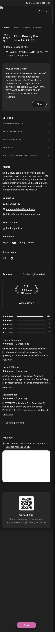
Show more (7, 360)
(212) (33, 40)
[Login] (46, 11)
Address (37, 28)
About (16, 28)
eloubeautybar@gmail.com (20, 209)
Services (6, 28)
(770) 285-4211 (43, 3)
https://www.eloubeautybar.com (23, 214)
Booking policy (14, 228)
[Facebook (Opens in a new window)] (12, 258)
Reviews (26, 28)
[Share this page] (39, 11)
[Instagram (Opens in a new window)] (5, 258)
